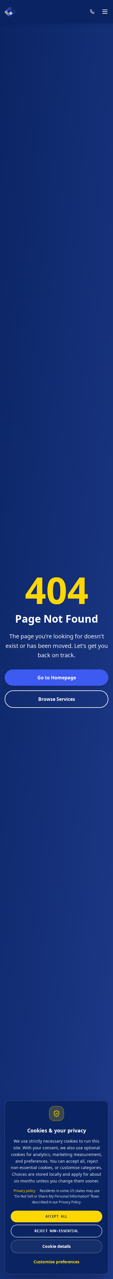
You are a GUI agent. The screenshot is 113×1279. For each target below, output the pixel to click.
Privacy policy (24, 1190)
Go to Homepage (56, 677)
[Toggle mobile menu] (104, 11)
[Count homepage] (10, 11)
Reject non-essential (56, 1231)
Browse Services (56, 699)
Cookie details (56, 1246)
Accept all (56, 1216)
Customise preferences (56, 1261)
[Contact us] (92, 11)
